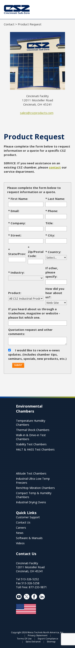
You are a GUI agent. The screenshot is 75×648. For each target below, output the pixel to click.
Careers (21, 527)
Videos (20, 543)
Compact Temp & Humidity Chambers (33, 495)
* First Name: (18, 199)
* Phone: (51, 211)
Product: (14, 293)
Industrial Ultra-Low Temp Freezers (33, 481)
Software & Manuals (29, 538)
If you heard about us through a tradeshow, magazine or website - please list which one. (34, 313)
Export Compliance (48, 638)
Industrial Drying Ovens (31, 502)
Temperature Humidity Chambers (30, 423)
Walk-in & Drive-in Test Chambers (31, 437)
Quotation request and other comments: (30, 332)
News (19, 533)
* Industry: (16, 272)
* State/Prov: (17, 252)
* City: (50, 235)
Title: (49, 223)
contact (55, 167)
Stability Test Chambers (31, 444)
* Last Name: (55, 199)
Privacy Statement (37, 635)
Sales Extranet (33, 641)
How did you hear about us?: (54, 293)
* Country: (53, 252)
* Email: (13, 211)
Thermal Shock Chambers (32, 430)
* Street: (14, 235)
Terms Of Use (24, 638)
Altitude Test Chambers (31, 473)
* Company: (17, 223)
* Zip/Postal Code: (35, 251)
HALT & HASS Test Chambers (35, 449)
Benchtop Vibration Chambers (35, 488)
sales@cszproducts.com (36, 113)
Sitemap (51, 641)
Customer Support (28, 517)
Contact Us (23, 522)
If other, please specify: (51, 272)
